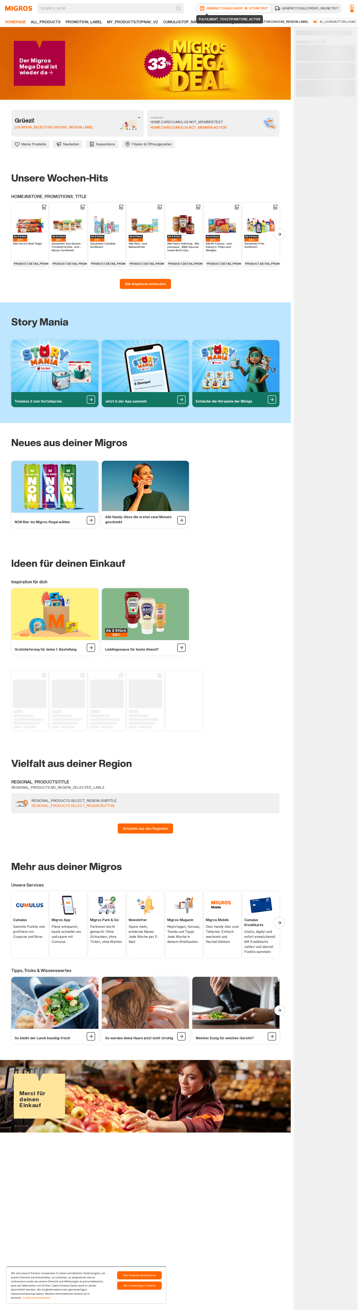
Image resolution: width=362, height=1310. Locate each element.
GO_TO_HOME (18, 8)
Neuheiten (71, 144)
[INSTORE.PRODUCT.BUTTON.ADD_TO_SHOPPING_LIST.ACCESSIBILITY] (44, 207)
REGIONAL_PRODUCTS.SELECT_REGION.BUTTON (72, 806)
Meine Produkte (33, 144)
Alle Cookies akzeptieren (139, 1275)
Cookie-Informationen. (36, 1298)
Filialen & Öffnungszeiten (152, 144)
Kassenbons (105, 144)
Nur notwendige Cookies (139, 1286)
